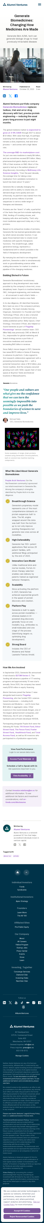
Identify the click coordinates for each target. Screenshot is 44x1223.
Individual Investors (22, 882)
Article (16, 856)
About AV (7, 856)
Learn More (22, 912)
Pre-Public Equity (22, 927)
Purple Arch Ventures (15, 480)
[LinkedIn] (15, 844)
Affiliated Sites (22, 922)
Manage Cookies (22, 1056)
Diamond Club (22, 975)
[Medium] (27, 1002)
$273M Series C (23, 675)
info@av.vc (29, 1044)
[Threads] (23, 1007)
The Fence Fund (22, 729)
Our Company (22, 934)
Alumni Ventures (10, 89)
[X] (10, 1002)
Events (22, 954)
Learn (22, 960)
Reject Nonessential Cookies (22, 1217)
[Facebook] (24, 844)
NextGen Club (22, 981)
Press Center (22, 951)
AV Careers (22, 941)
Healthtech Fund (23, 732)
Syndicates (22, 890)
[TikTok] (22, 1002)
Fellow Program (22, 945)
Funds (22, 887)
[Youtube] (16, 1002)
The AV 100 (22, 916)
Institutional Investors (22, 897)
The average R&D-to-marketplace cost (21, 152)
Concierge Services (22, 972)
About (21, 938)
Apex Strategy (22, 901)
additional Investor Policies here (21, 1116)
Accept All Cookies (22, 1211)
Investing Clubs (22, 978)
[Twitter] (20, 844)
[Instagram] (33, 1002)
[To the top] (26, 872)
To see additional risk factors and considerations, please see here (21, 1081)
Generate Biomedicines (15, 107)
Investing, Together (22, 967)
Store (22, 957)
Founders (22, 908)
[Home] (17, 872)
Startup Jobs (22, 948)
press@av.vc (28, 1047)
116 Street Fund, (27, 726)
